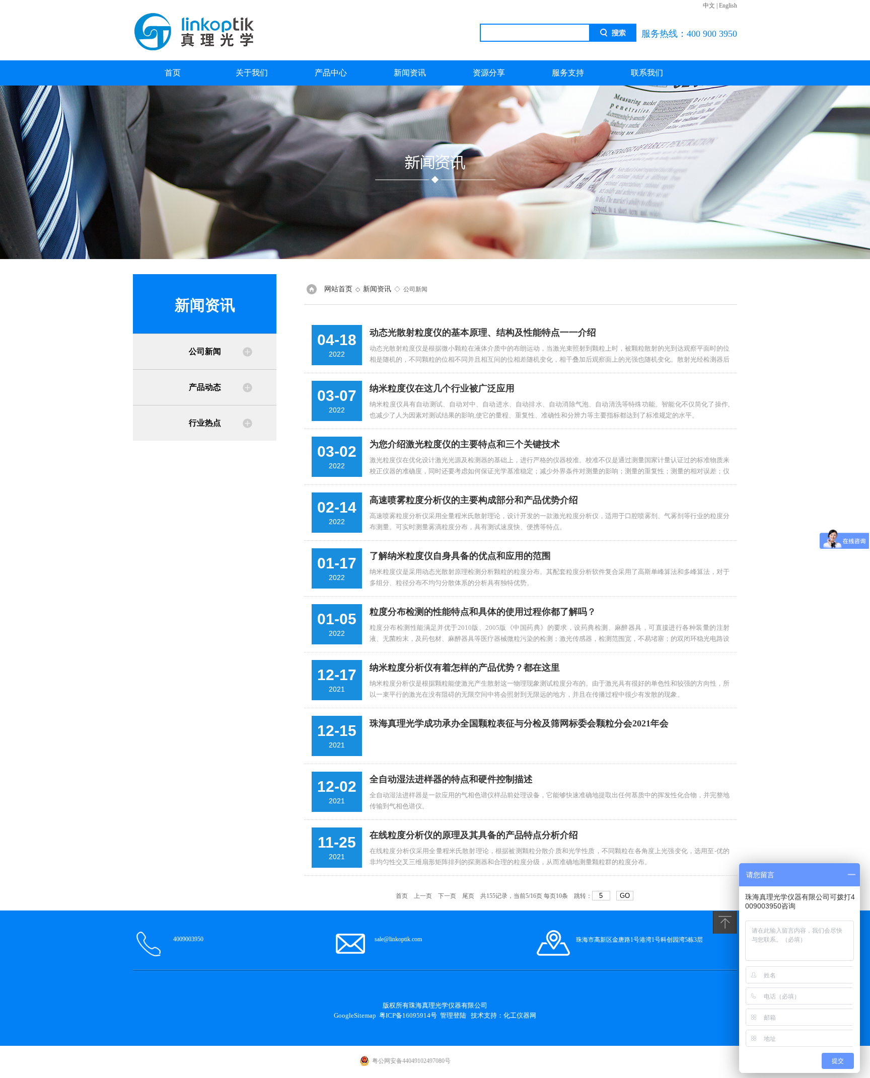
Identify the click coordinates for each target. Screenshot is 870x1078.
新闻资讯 (410, 72)
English (728, 5)
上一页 (423, 895)
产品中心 (331, 72)
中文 (709, 5)
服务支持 (568, 72)
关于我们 (252, 72)
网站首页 (338, 289)
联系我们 (647, 72)
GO (625, 895)
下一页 (447, 895)
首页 (173, 72)
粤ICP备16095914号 (408, 1015)
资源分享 (489, 72)
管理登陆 (453, 1015)
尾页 (468, 895)
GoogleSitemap (355, 1015)
